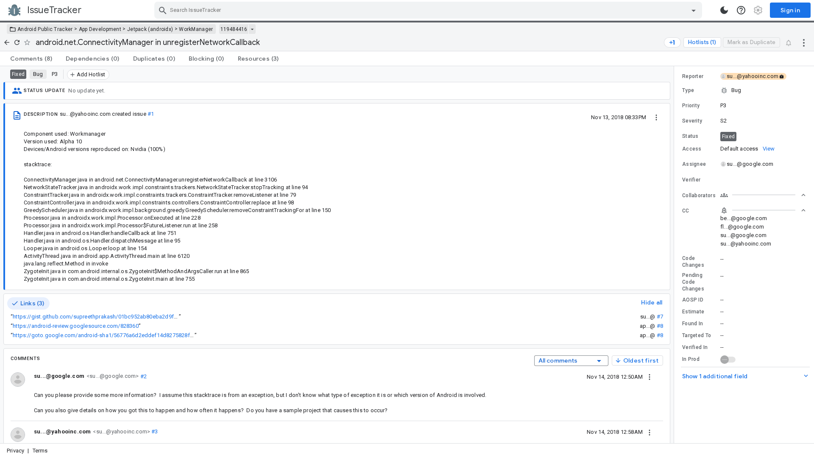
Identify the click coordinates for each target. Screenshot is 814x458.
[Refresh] (17, 42)
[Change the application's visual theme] (724, 10)
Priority (691, 106)
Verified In (695, 347)
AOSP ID (692, 300)
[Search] (163, 10)
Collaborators (699, 195)
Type (688, 90)
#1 (151, 114)
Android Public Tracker (45, 29)
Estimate (693, 312)
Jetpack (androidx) (150, 29)
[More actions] (804, 42)
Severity (692, 121)
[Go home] (7, 42)
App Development (100, 29)
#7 (660, 316)
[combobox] (429, 10)
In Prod (691, 359)
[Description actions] (656, 117)
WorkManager (196, 29)
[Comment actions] (649, 376)
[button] (744, 90)
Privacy (15, 450)
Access (692, 149)
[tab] (31, 58)
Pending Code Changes (693, 282)
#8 (660, 326)
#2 (143, 376)
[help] (741, 10)
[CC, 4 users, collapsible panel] (763, 210)
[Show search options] (694, 10)
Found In (692, 324)
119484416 (233, 29)
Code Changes (693, 261)
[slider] (675, 254)
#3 (154, 431)
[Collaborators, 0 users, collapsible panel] (763, 195)
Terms (40, 450)
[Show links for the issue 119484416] (252, 29)
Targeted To (696, 335)
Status (690, 136)
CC (685, 211)
